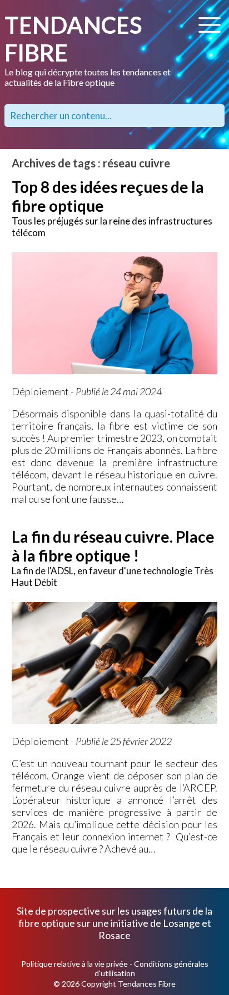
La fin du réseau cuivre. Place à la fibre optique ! (113, 546)
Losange (181, 923)
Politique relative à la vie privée (74, 963)
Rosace (114, 935)
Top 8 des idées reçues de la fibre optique (108, 196)
